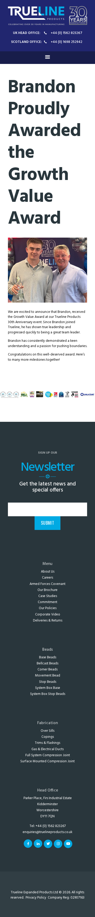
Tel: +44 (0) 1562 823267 (48, 826)
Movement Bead (47, 675)
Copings (47, 737)
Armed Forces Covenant (47, 584)
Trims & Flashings (47, 743)
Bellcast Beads (47, 663)
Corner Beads (47, 669)
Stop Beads (47, 682)
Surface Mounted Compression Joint (47, 761)
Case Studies (47, 596)
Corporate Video (47, 614)
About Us (47, 571)
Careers (47, 577)
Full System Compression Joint (47, 755)
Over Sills (47, 731)
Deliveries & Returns (47, 620)
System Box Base (47, 688)
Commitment (47, 602)
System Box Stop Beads (47, 694)
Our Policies (47, 608)
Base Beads (47, 657)
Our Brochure (47, 590)
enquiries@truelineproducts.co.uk (47, 832)
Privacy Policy (36, 897)
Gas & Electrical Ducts (47, 749)
